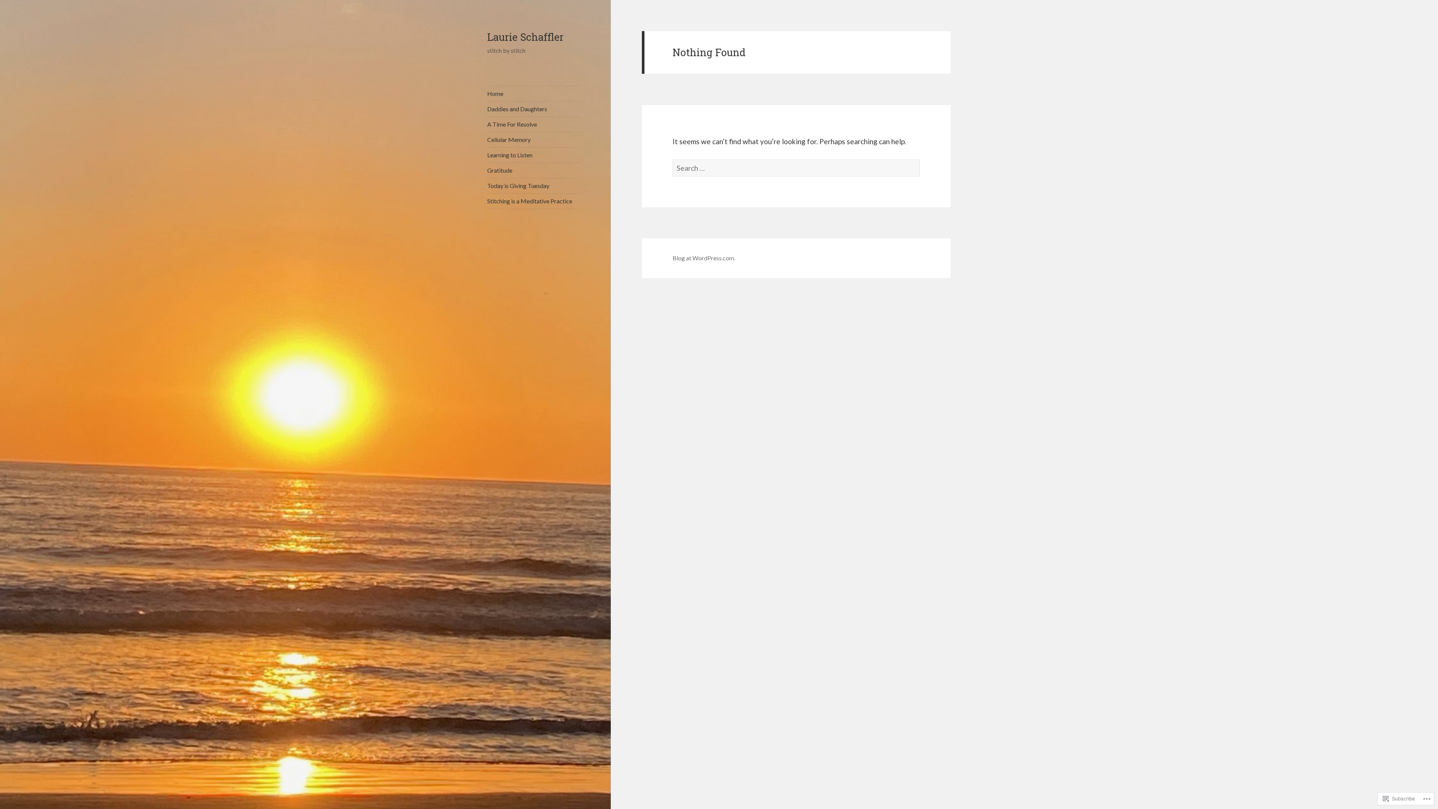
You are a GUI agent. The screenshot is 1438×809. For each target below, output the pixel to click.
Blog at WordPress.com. (704, 257)
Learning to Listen (510, 154)
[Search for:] (796, 168)
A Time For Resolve (512, 124)
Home (495, 93)
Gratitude (499, 170)
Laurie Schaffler (525, 36)
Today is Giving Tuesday (518, 185)
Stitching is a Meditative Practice (529, 200)
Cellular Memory (509, 139)
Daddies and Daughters (517, 108)
